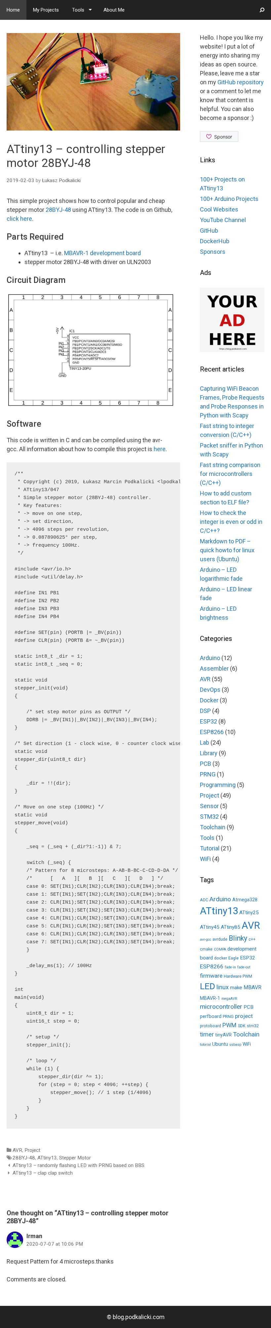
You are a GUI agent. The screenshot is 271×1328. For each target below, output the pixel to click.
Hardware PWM (238, 976)
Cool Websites (219, 209)
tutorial (205, 1044)
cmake (206, 949)
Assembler (214, 668)
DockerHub (214, 241)
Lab (204, 742)
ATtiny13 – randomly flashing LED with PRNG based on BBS (78, 1165)
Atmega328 (244, 899)
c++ (252, 939)
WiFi (205, 858)
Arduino (210, 657)
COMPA (220, 949)
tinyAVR (223, 1034)
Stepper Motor (75, 1158)
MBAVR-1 (210, 998)
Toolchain (212, 827)
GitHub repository (240, 82)
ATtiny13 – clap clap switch (43, 1173)
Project (32, 1150)
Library (208, 753)
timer (207, 1034)
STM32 (209, 816)
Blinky (238, 938)
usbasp (235, 1044)
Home (13, 10)
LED (207, 986)
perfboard (210, 1016)
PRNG (207, 774)
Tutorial (209, 848)
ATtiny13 (47, 1158)
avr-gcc (205, 939)
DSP (205, 710)
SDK (242, 1025)
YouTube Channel (223, 219)
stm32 (253, 1025)
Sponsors (212, 251)
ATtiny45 (209, 927)
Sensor (209, 805)
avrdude (220, 939)
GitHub (209, 230)
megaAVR (229, 998)
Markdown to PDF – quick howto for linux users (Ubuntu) (227, 550)
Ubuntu (220, 1044)
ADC (204, 899)
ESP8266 (212, 731)
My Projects (46, 10)
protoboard (210, 1025)
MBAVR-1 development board (102, 253)
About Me (114, 10)
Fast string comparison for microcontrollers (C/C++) (230, 473)
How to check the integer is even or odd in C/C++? (231, 521)
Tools (78, 10)
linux (222, 987)
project (244, 1016)
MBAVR (252, 987)
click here (19, 218)
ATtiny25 (249, 913)
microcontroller (221, 1006)
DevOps (210, 689)
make (236, 988)
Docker (209, 700)
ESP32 (208, 721)
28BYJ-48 (58, 209)
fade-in (230, 967)
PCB (205, 763)
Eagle (233, 958)
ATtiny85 (230, 927)
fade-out (243, 967)
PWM (229, 1025)
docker (220, 958)
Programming (218, 784)
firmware (211, 975)
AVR (17, 1150)
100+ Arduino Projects (229, 198)
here (160, 449)
